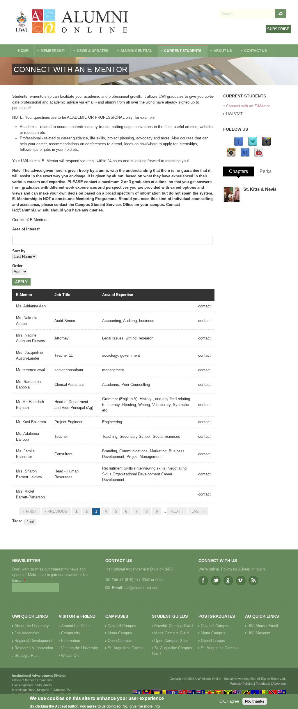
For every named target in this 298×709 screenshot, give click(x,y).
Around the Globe (76, 626)
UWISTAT (234, 114)
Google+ (228, 580)
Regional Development (33, 640)
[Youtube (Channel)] (258, 156)
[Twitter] (252, 145)
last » (197, 511)
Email (18, 580)
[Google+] (266, 145)
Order (17, 266)
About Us (220, 51)
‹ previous (56, 511)
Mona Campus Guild (171, 633)
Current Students (179, 51)
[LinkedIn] (245, 156)
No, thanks (254, 701)
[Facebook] (238, 145)
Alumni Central (133, 51)
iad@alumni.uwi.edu (141, 588)
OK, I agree (229, 701)
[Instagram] (231, 156)
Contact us (252, 51)
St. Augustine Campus (127, 648)
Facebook (203, 580)
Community (70, 633)
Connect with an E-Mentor (248, 106)
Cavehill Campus (122, 626)
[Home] (72, 22)
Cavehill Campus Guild (173, 626)
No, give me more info (141, 706)
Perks (266, 171)
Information (70, 640)
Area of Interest (26, 229)
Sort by (18, 251)
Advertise (279, 683)
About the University (32, 626)
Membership (50, 51)
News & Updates (89, 51)
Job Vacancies (27, 633)
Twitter (216, 580)
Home (23, 51)
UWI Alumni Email (262, 626)
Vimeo (241, 580)
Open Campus (120, 640)
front (30, 522)
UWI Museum (258, 633)
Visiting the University (79, 648)
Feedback (263, 683)
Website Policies (241, 683)
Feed (253, 580)
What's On (70, 655)
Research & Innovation (34, 648)
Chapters (238, 171)
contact (204, 306)
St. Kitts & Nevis (259, 189)
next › (177, 511)
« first (30, 511)
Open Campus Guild (171, 640)
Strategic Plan (26, 655)
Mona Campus (120, 633)
